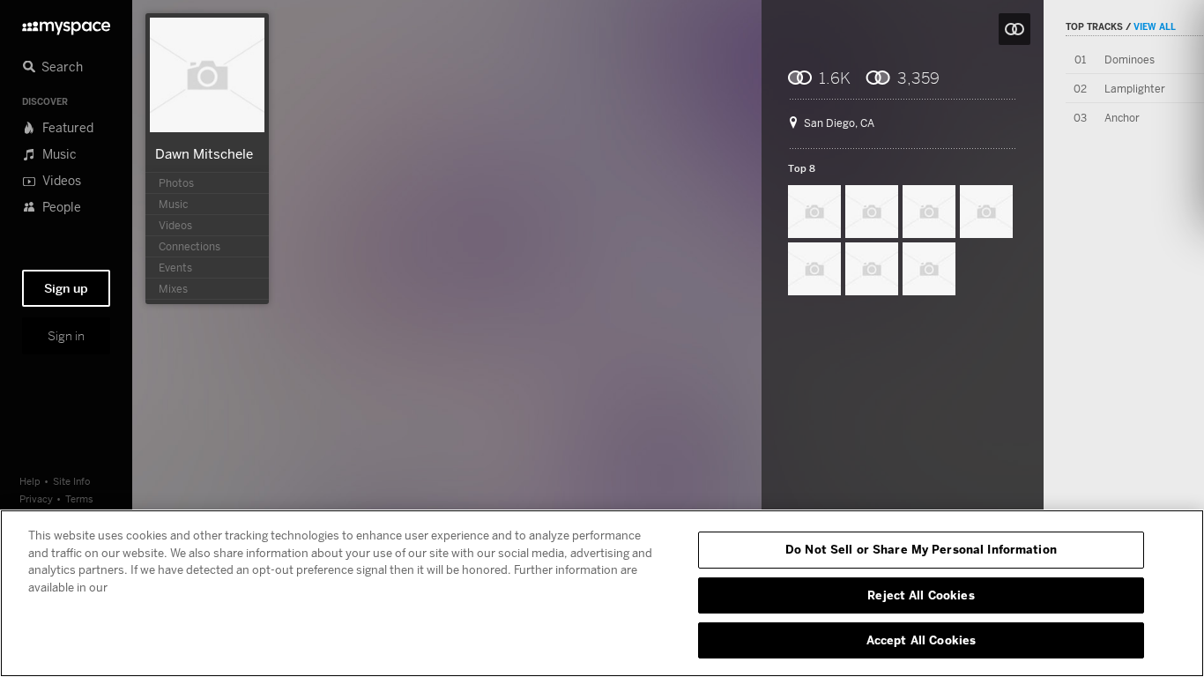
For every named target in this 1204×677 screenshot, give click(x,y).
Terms (79, 498)
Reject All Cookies (920, 595)
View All (1154, 26)
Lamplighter (1134, 88)
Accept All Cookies (921, 640)
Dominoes (1129, 59)
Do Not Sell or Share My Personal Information (921, 549)
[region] (602, 593)
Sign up (66, 288)
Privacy (36, 498)
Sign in (66, 336)
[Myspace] (66, 23)
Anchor (1122, 117)
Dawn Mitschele (204, 153)
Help (30, 480)
